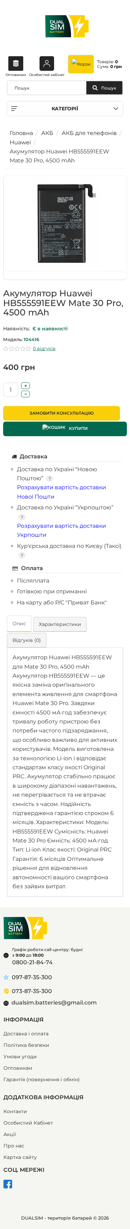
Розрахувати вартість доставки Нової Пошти (61, 492)
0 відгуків (44, 348)
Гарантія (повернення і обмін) (41, 1079)
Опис (19, 623)
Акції (9, 1134)
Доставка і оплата (26, 1034)
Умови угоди (20, 1056)
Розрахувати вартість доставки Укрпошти (61, 530)
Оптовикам (16, 75)
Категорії (65, 108)
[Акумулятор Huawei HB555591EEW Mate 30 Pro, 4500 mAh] (65, 224)
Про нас (13, 1146)
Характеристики (60, 624)
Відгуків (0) (26, 640)
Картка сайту (20, 1157)
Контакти (15, 1111)
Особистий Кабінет (28, 1123)
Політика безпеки (26, 1045)
